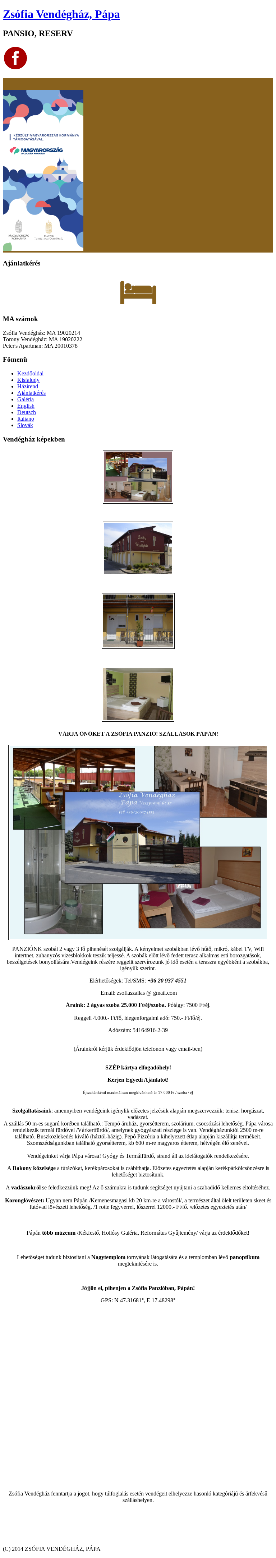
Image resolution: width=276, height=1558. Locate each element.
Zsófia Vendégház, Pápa (61, 14)
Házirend (27, 386)
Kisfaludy (28, 380)
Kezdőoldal (30, 373)
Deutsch (26, 412)
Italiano (25, 419)
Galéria (25, 399)
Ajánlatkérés (31, 393)
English (25, 406)
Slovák (25, 425)
